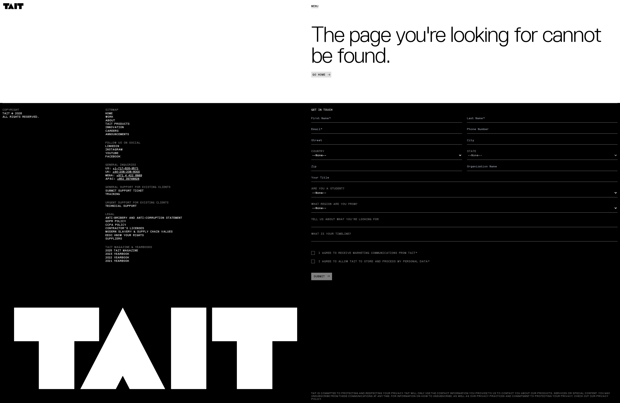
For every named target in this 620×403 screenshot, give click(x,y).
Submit (319, 276)
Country (317, 151)
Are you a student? (327, 188)
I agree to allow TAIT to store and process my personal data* (374, 261)
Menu (314, 6)
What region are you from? (334, 204)
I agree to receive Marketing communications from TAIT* (367, 253)
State (471, 151)
